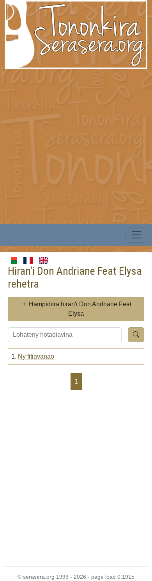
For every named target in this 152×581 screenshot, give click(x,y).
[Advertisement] (76, 145)
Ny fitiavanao (36, 356)
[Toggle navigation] (136, 235)
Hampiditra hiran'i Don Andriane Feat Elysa (79, 309)
